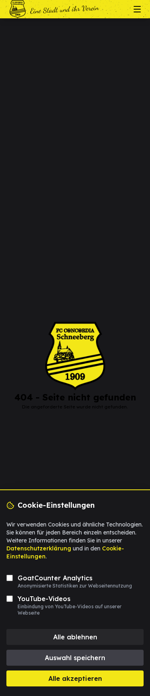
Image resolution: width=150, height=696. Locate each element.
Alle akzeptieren (75, 678)
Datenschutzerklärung (38, 548)
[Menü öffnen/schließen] (137, 9)
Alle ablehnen (75, 637)
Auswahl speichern (75, 658)
